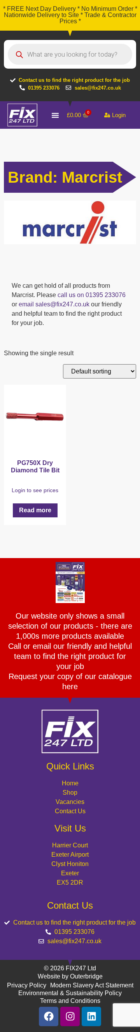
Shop (70, 792)
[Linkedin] (91, 1016)
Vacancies (70, 802)
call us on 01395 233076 (92, 295)
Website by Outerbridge (70, 976)
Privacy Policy (26, 985)
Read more (35, 510)
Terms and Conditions (70, 1000)
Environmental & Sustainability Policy (70, 993)
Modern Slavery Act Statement (91, 985)
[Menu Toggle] (55, 115)
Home (70, 783)
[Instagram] (70, 1016)
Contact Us (70, 811)
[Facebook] (48, 1016)
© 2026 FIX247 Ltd (70, 968)
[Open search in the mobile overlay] (70, 54)
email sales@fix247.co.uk (54, 304)
